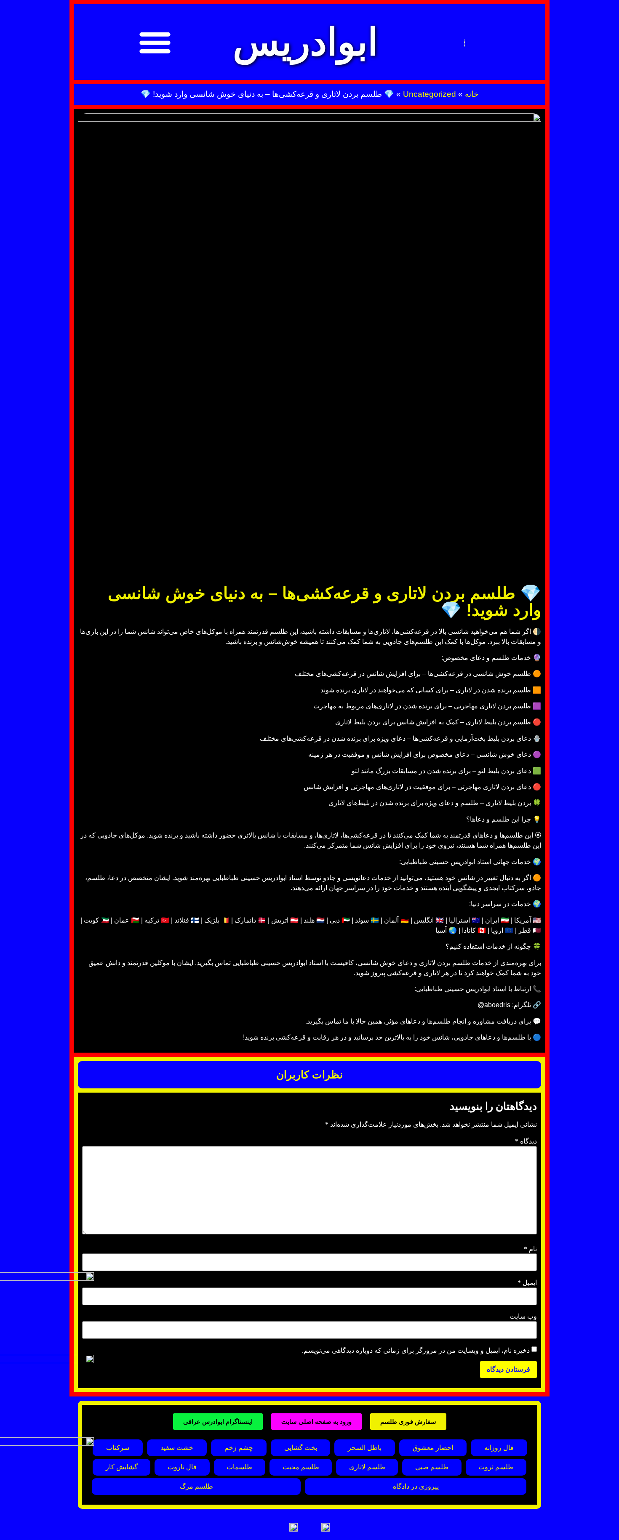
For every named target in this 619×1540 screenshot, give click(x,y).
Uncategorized (429, 94)
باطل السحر (365, 1447)
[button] (155, 42)
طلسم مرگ (196, 1486)
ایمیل (527, 1282)
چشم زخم (238, 1447)
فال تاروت (182, 1467)
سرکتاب (117, 1447)
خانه (472, 94)
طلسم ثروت (495, 1467)
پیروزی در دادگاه (416, 1486)
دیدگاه (526, 1141)
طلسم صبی (431, 1467)
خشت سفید (176, 1447)
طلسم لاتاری (367, 1467)
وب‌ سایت (523, 1316)
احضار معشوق (433, 1447)
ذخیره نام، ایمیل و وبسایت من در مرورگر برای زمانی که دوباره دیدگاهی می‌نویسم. (416, 1350)
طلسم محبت (301, 1467)
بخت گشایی (300, 1447)
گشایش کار (122, 1467)
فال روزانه (499, 1447)
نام (530, 1249)
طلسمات (239, 1467)
